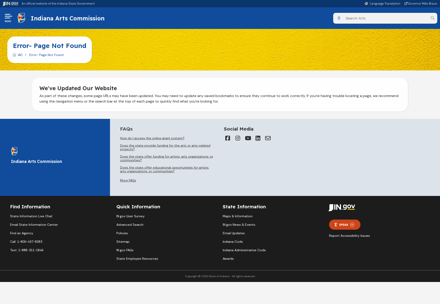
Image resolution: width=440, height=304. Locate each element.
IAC (20, 55)
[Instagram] (237, 138)
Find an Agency (21, 233)
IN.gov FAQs (125, 250)
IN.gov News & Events (239, 225)
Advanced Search (129, 225)
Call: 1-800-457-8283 (26, 242)
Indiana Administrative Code (244, 250)
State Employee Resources (137, 259)
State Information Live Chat (31, 216)
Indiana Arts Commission (67, 18)
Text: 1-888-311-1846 (26, 250)
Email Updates (234, 233)
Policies (122, 233)
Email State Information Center (34, 225)
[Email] (268, 138)
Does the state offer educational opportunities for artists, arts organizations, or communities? (164, 169)
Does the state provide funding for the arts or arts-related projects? (165, 147)
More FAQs (128, 180)
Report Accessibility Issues (349, 236)
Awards (228, 259)
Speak (343, 225)
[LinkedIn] (257, 138)
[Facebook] (227, 138)
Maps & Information (238, 216)
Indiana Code (233, 242)
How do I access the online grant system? (152, 138)
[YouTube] (247, 138)
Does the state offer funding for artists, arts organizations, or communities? (166, 158)
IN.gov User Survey (130, 216)
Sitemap (122, 242)
